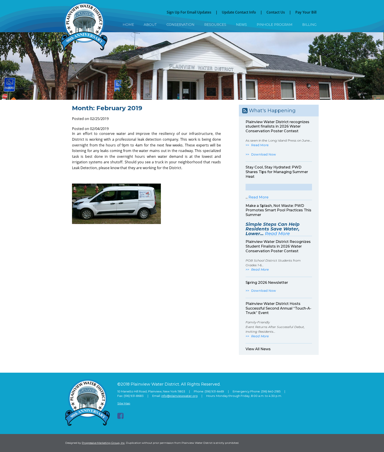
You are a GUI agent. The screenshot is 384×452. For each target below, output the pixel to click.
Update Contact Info (239, 12)
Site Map (123, 403)
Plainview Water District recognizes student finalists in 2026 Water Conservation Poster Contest (277, 126)
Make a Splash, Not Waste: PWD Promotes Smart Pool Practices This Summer (278, 210)
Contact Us (275, 12)
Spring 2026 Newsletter (267, 282)
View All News (258, 349)
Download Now (263, 154)
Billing (309, 24)
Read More (260, 145)
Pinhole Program (274, 24)
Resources (215, 24)
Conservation (180, 24)
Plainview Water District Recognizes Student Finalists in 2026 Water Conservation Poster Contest (278, 246)
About (150, 24)
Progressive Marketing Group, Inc (103, 442)
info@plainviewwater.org (179, 396)
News (241, 24)
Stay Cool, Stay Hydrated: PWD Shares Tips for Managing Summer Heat (277, 172)
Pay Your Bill (305, 12)
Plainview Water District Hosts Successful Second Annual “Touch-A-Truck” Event (278, 308)
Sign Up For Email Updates (189, 12)
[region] (192, 66)
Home (128, 24)
